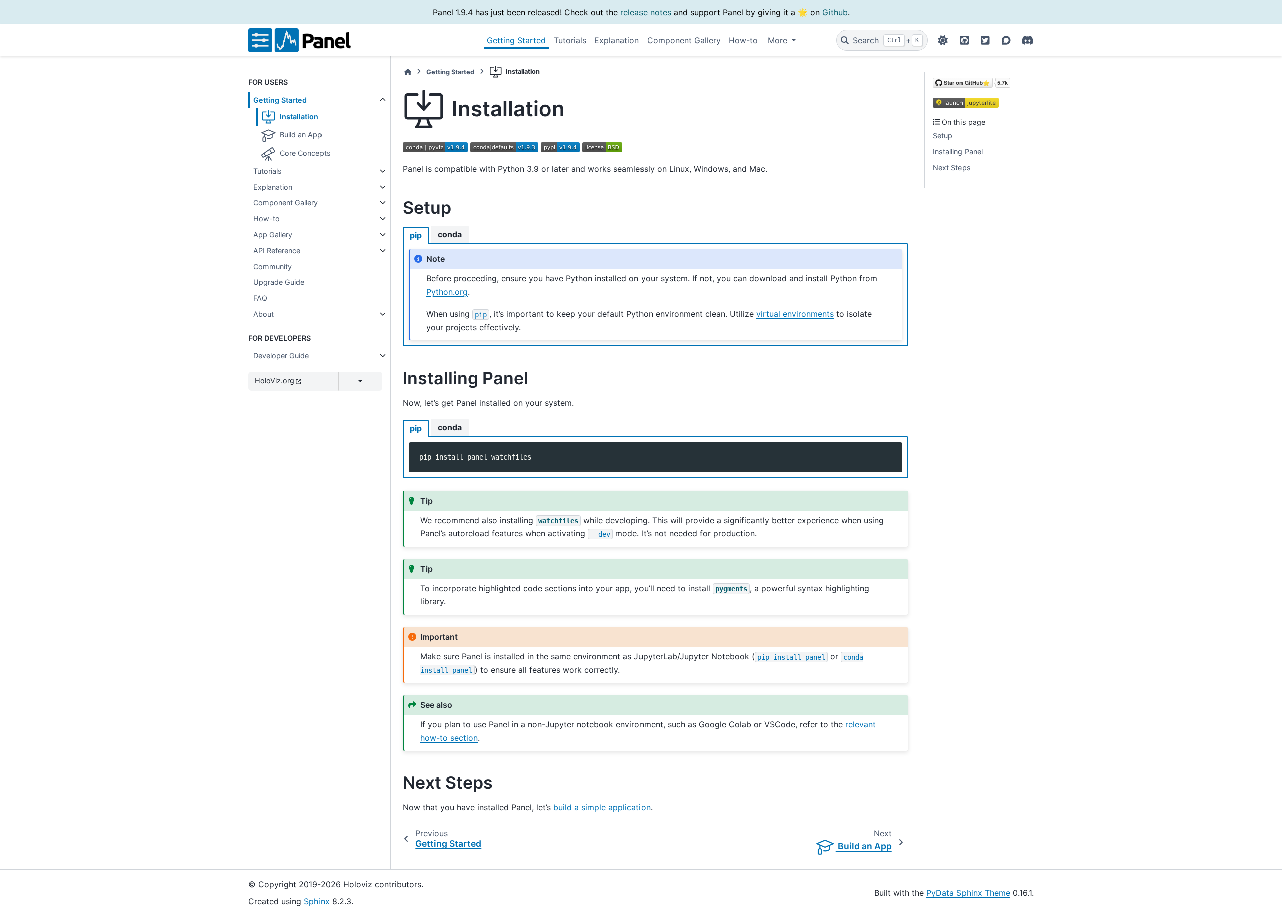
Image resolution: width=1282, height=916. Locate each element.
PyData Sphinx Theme (968, 893)
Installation (298, 116)
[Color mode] (943, 40)
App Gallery (272, 234)
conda (450, 234)
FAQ (260, 298)
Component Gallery (684, 40)
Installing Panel (958, 151)
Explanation (616, 40)
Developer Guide (281, 355)
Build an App (300, 135)
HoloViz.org (274, 380)
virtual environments (795, 314)
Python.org (447, 292)
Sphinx (317, 901)
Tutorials (570, 40)
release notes (645, 12)
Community (272, 266)
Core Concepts (304, 153)
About (263, 314)
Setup (942, 135)
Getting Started (516, 40)
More (779, 40)
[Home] (407, 72)
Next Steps (952, 167)
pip (416, 235)
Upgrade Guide (278, 282)
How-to (743, 40)
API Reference (276, 250)
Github (835, 12)
